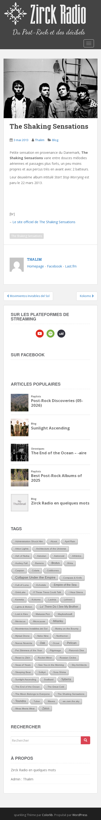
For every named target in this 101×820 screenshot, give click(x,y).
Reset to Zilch (22, 657)
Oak (42, 643)
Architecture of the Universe (51, 548)
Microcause (39, 621)
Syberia (66, 679)
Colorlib (47, 815)
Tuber (37, 701)
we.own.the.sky (71, 701)
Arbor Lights (21, 548)
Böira (70, 563)
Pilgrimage (55, 650)
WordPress (79, 815)
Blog (55, 140)
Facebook (54, 266)
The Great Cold (55, 686)
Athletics (76, 556)
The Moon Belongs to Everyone (32, 694)
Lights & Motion (23, 607)
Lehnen (68, 599)
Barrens (39, 563)
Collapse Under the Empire (35, 577)
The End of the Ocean (27, 686)
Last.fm (71, 266)
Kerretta (19, 599)
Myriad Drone (22, 636)
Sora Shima (59, 672)
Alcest (53, 541)
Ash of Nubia (22, 556)
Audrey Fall (21, 563)
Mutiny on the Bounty (66, 628)
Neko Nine (43, 636)
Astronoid (59, 556)
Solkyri (42, 672)
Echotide (41, 585)
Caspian (19, 570)
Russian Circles (68, 657)
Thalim (39, 140)
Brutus (55, 563)
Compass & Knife (72, 577)
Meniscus (20, 621)
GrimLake (20, 592)
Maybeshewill (65, 614)
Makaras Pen (43, 614)
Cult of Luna (22, 585)
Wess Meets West (25, 708)
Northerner (62, 636)
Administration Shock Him (29, 541)
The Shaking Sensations (26, 236)
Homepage (35, 266)
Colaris (35, 570)
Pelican (72, 643)
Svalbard (49, 679)
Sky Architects (79, 665)
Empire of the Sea (65, 585)
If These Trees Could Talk (47, 592)
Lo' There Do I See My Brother (59, 606)
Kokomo (36, 599)
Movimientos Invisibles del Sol (31, 628)
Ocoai (56, 643)
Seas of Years (23, 665)
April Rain (70, 541)
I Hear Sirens (76, 592)
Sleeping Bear (23, 672)
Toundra (20, 701)
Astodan (41, 556)
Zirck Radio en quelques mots (33, 770)
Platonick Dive (76, 650)
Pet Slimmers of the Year (28, 650)
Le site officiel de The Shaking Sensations (43, 222)
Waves (51, 701)
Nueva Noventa (23, 643)
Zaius (45, 708)
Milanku (58, 621)
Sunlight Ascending (25, 679)
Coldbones (53, 570)
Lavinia (52, 599)
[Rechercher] (85, 740)
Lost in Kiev (21, 614)
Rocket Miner (45, 657)
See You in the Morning (51, 665)
